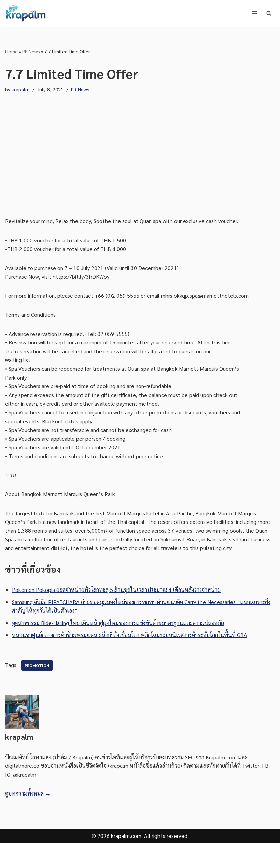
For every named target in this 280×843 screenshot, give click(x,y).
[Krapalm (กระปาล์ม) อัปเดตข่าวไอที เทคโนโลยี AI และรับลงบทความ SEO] (25, 13)
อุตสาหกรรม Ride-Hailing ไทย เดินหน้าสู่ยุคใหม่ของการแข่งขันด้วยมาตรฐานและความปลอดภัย (118, 622)
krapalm (21, 89)
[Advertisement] (140, 148)
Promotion (37, 665)
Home (11, 51)
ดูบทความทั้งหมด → (28, 793)
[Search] (268, 13)
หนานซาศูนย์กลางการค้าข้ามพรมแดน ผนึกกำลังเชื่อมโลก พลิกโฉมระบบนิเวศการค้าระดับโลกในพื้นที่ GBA (129, 634)
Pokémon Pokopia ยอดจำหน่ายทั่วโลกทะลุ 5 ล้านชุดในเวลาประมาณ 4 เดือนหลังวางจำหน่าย (116, 589)
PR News (31, 51)
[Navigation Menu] (255, 13)
